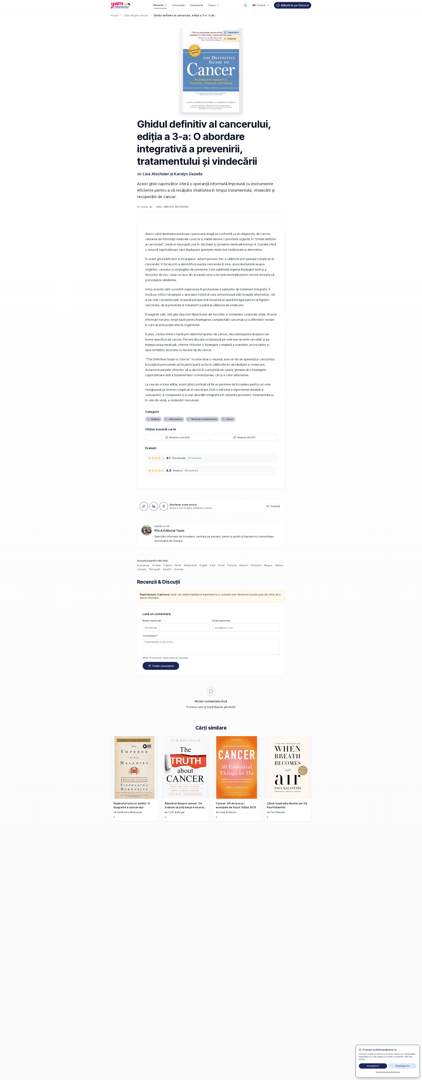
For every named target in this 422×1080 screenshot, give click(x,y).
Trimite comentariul (163, 666)
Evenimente (196, 5)
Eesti (212, 565)
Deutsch (243, 565)
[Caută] (245, 5)
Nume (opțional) (152, 620)
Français (232, 565)
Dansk (178, 565)
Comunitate (178, 5)
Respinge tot (402, 1066)
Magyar (268, 565)
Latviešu (141, 569)
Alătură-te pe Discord (295, 5)
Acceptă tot (373, 1066)
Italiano (279, 565)
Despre (212, 5)
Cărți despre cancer (136, 15)
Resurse (159, 5)
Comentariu (150, 635)
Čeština (168, 565)
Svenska (178, 569)
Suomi (221, 565)
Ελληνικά (256, 565)
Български (143, 565)
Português (154, 569)
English (204, 565)
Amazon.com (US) (179, 437)
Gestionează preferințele (388, 1072)
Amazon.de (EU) (246, 437)
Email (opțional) (221, 620)
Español (167, 569)
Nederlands (190, 565)
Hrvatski (156, 565)
